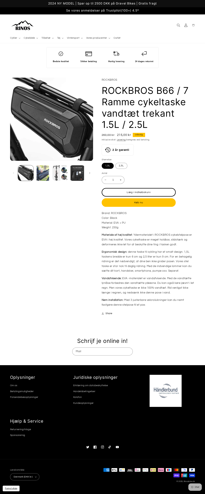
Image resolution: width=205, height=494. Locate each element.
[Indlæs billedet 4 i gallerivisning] (77, 173)
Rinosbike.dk (189, 481)
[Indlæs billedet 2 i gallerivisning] (43, 173)
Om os (13, 385)
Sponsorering (17, 435)
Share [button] (109, 313)
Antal (104, 173)
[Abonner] (129, 351)
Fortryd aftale (11, 488)
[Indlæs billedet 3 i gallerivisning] (60, 173)
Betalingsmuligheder (22, 391)
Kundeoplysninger (83, 403)
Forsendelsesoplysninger (24, 397)
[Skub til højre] (89, 173)
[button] (15, 38)
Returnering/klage (20, 429)
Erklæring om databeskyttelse (90, 385)
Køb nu (138, 202)
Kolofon (77, 397)
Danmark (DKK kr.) (23, 477)
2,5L (121, 165)
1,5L (107, 165)
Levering (121, 140)
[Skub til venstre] (13, 173)
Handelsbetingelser (84, 391)
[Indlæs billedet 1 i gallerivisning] (25, 173)
